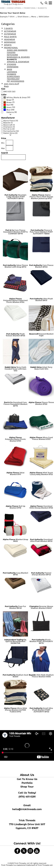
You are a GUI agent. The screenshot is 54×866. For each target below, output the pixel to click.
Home (2, 8)
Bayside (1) (8, 123)
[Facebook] (17, 851)
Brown (9, 102)
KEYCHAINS (12, 55)
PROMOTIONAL (30, 8)
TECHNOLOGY (13, 79)
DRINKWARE (12, 67)
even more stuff (11, 84)
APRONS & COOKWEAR (18, 62)
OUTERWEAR (10, 34)
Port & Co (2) (9, 129)
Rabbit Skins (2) (10, 133)
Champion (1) (9, 127)
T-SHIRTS (8, 28)
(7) (10, 100)
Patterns (10, 112)
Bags (6, 86)
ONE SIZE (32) (9, 91)
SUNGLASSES (13, 76)
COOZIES (11, 52)
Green (9, 107)
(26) (10, 110)
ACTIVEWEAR (10, 31)
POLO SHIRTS (10, 36)
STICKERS (11, 64)
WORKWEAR (10, 42)
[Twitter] (24, 851)
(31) (18, 97)
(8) (11, 112)
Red (8, 105)
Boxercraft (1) (9, 125)
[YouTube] (37, 851)
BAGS (9, 69)
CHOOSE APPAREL (14, 8)
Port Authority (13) (11, 131)
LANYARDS (12, 72)
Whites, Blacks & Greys (16, 97)
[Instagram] (30, 851)
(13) (10, 107)
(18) (9, 105)
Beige (8, 100)
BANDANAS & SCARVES (18, 57)
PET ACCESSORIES (15, 81)
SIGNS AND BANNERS (17, 50)
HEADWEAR (9, 39)
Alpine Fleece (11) (10, 121)
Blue (8, 110)
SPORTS (8, 45)
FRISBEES (11, 74)
